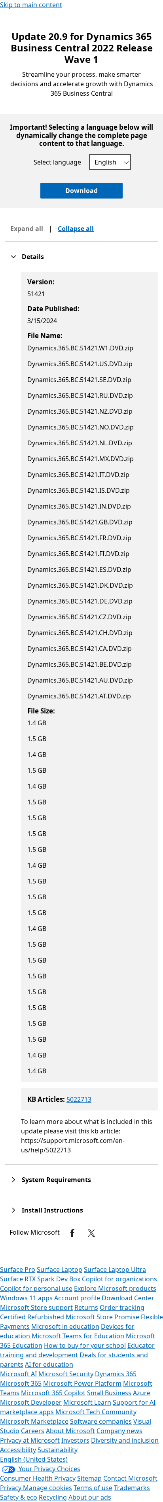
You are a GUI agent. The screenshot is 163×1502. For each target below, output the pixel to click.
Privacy (11, 1487)
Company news (119, 1430)
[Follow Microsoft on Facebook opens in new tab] (72, 1233)
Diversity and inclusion (125, 1440)
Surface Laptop (59, 1269)
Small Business (109, 1392)
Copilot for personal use (36, 1288)
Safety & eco (18, 1497)
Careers (32, 1430)
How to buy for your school (85, 1345)
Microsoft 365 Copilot (53, 1392)
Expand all (26, 228)
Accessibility (18, 1449)
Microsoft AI (18, 1374)
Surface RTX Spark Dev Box (40, 1279)
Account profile (77, 1298)
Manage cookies (47, 1487)
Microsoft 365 (21, 1383)
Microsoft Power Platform (82, 1383)
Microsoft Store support (36, 1307)
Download (81, 190)
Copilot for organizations (119, 1279)
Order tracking (122, 1307)
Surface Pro (17, 1269)
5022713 (78, 1099)
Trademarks (132, 1487)
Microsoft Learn (87, 1402)
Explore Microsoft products (115, 1288)
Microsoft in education (65, 1326)
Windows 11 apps (26, 1298)
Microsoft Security (65, 1374)
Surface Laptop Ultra (115, 1269)
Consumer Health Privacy (38, 1478)
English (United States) (34, 1459)
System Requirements (56, 1179)
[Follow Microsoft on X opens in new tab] (91, 1233)
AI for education (49, 1364)
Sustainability (58, 1449)
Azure (141, 1392)
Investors (75, 1440)
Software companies (101, 1421)
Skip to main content (31, 4)
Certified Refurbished (32, 1317)
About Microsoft (70, 1430)
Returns (86, 1307)
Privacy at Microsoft (30, 1440)
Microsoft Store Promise (102, 1317)
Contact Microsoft (130, 1478)
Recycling (53, 1497)
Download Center (128, 1298)
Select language (57, 162)
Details (33, 256)
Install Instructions (52, 1210)
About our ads (89, 1497)
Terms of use (93, 1487)
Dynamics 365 (115, 1374)
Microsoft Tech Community (95, 1411)
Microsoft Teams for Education (78, 1336)
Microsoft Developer (31, 1402)
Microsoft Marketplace (34, 1421)
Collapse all (76, 228)
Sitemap (89, 1478)
